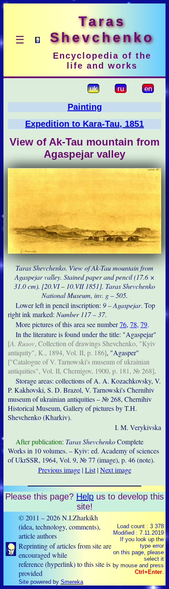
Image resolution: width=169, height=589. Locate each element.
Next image (115, 469)
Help (85, 496)
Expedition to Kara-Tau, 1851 (84, 124)
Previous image (59, 469)
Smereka (72, 582)
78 (133, 324)
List (90, 469)
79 (143, 324)
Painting (85, 107)
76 (123, 324)
